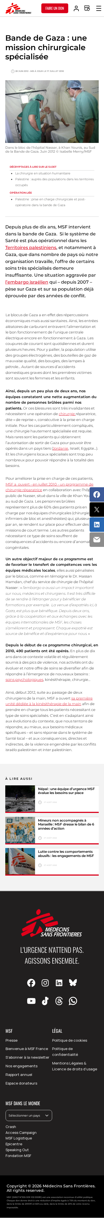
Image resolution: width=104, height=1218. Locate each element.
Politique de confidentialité (65, 1051)
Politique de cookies (69, 1040)
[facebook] (31, 983)
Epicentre (14, 1143)
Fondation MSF (18, 1155)
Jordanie (60, 448)
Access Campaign (21, 1132)
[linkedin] (59, 983)
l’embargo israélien (26, 282)
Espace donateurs (21, 1083)
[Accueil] (18, 8)
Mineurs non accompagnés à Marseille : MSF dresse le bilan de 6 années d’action (66, 824)
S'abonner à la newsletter (27, 1057)
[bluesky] (73, 983)
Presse (11, 1040)
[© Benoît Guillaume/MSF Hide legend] (20, 830)
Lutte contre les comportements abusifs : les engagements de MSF (66, 854)
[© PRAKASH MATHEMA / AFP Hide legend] (20, 799)
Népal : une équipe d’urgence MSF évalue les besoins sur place (66, 791)
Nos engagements (21, 1065)
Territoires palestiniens (30, 247)
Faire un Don (54, 8)
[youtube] (31, 1001)
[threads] (59, 1001)
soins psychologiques (24, 679)
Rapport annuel (19, 1074)
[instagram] (45, 983)
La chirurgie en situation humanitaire (42, 173)
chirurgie (67, 413)
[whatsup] (73, 1001)
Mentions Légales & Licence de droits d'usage (74, 1066)
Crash (11, 1126)
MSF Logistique (19, 1138)
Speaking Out (17, 1149)
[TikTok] (45, 1001)
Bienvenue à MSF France (27, 1048)
